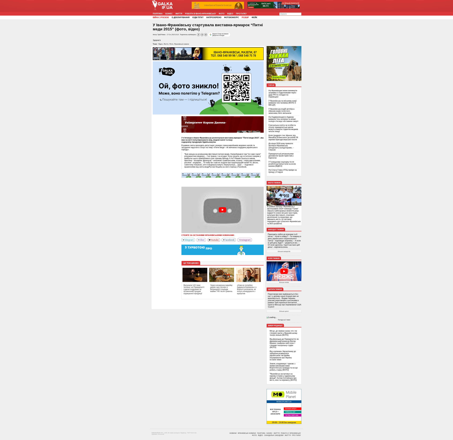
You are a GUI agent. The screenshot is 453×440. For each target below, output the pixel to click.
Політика (158, 14)
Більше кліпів (284, 282)
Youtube (214, 240)
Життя (178, 14)
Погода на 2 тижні (284, 320)
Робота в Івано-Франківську (200, 14)
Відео (230, 14)
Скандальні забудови (273, 435)
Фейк (254, 17)
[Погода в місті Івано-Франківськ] (284, 317)
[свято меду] (186, 175)
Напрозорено (213, 17)
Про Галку (241, 14)
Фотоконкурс (231, 17)
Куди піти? (197, 17)
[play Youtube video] (222, 210)
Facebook (229, 240)
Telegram (189, 240)
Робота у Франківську (291, 433)
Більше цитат (284, 311)
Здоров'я (157, 40)
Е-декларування (181, 17)
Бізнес (169, 14)
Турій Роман (161, 34)
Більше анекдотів (284, 251)
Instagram (245, 240)
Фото (221, 14)
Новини (233, 433)
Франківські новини (181, 44)
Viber (202, 240)
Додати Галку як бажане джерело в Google (220, 34)
